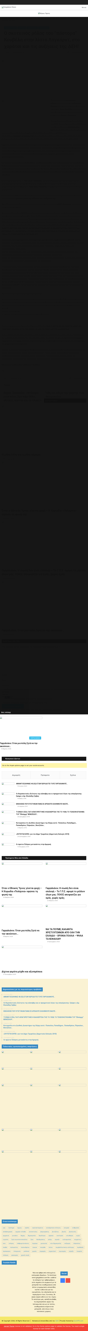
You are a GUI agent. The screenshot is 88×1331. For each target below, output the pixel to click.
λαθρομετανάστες (23, 1243)
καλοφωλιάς (67, 1239)
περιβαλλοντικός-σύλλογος (65, 1247)
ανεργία (66, 1228)
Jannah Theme (9, 1326)
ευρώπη (5, 1239)
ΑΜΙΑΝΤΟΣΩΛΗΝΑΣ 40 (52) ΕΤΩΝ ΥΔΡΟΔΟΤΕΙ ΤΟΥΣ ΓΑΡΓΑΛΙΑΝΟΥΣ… (42, 784)
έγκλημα (11, 1228)
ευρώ (78, 1235)
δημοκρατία (32, 1235)
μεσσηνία (44, 1243)
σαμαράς (43, 1251)
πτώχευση (17, 1251)
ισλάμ (50, 1239)
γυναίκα (15, 1235)
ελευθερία (69, 1235)
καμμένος (77, 1239)
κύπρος (11, 1243)
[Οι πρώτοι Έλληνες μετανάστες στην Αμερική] (8, 848)
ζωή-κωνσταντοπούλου (19, 1239)
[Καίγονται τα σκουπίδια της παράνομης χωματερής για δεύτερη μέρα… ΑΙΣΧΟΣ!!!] (15, 1160)
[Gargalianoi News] (9, 7)
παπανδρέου (25, 1247)
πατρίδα (42, 1247)
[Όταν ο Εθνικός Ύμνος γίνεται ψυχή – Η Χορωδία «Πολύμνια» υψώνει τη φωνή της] (22, 873)
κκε (4, 1243)
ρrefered (26, 1251)
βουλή (64, 1232)
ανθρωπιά (75, 1228)
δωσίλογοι (42, 1235)
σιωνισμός (62, 1251)
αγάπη (27, 1228)
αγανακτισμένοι (37, 1228)
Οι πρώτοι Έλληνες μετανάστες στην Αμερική (33, 844)
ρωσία (34, 1251)
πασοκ (35, 1247)
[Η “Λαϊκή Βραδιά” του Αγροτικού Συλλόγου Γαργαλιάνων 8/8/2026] (15, 1058)
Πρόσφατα (45, 775)
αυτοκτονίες (33, 1232)
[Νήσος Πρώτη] (44, 13)
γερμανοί (6, 1235)
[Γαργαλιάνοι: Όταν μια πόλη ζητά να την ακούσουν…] (22, 916)
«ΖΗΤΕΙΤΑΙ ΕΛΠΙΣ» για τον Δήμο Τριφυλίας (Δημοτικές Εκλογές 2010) (42, 834)
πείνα (50, 1247)
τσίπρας (5, 1255)
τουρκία (79, 1251)
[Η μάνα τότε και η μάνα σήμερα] (72, 1058)
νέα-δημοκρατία (55, 1243)
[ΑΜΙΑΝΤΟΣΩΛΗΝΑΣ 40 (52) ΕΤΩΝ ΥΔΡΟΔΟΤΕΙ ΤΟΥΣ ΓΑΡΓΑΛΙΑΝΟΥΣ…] (8, 787)
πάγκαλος (76, 1243)
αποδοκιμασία (7, 1232)
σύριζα (71, 1251)
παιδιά (5, 1247)
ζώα (32, 1239)
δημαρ (23, 1235)
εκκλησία (60, 1235)
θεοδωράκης (41, 1239)
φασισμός (14, 1255)
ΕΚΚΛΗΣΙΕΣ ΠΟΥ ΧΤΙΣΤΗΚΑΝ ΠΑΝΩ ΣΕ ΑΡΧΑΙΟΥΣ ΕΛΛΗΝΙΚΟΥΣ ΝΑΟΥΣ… (42, 804)
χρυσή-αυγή (25, 1255)
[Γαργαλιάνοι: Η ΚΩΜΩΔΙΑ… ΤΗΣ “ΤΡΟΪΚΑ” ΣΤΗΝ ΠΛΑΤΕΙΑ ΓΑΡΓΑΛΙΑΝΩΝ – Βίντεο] (72, 1094)
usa (4, 1228)
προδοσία (80, 1247)
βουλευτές (72, 1232)
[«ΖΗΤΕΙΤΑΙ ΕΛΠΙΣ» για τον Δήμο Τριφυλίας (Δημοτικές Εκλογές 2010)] (8, 837)
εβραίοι (51, 1235)
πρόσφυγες (6, 1251)
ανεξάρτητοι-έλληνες (53, 1228)
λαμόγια (34, 1243)
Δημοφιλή (16, 775)
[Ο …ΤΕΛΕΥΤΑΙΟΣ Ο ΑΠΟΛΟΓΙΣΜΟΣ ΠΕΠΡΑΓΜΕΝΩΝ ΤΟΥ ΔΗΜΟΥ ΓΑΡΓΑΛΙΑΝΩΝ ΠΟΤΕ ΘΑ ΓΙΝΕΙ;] (72, 1182)
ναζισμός (67, 1243)
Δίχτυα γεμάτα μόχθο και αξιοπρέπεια (22, 971)
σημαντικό (52, 1251)
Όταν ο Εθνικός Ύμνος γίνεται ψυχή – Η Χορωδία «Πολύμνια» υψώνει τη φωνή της (22, 891)
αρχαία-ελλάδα (20, 1232)
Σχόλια (73, 775)
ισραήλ (57, 1239)
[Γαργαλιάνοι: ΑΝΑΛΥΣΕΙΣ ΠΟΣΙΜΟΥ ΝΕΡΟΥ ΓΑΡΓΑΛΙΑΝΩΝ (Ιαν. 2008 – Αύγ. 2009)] (44, 1138)
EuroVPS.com (78, 1321)
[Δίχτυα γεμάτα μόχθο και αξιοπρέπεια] (22, 957)
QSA (57, 1321)
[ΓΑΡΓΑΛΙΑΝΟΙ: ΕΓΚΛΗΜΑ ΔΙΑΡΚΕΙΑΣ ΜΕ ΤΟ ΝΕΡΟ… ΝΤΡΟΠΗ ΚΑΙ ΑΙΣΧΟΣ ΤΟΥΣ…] (15, 1089)
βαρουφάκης (44, 1232)
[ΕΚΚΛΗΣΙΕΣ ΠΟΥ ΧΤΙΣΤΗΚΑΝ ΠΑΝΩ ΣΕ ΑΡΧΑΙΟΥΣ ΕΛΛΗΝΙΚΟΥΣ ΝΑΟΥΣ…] (8, 806)
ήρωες (19, 1228)
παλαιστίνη (14, 1247)
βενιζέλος (55, 1232)
